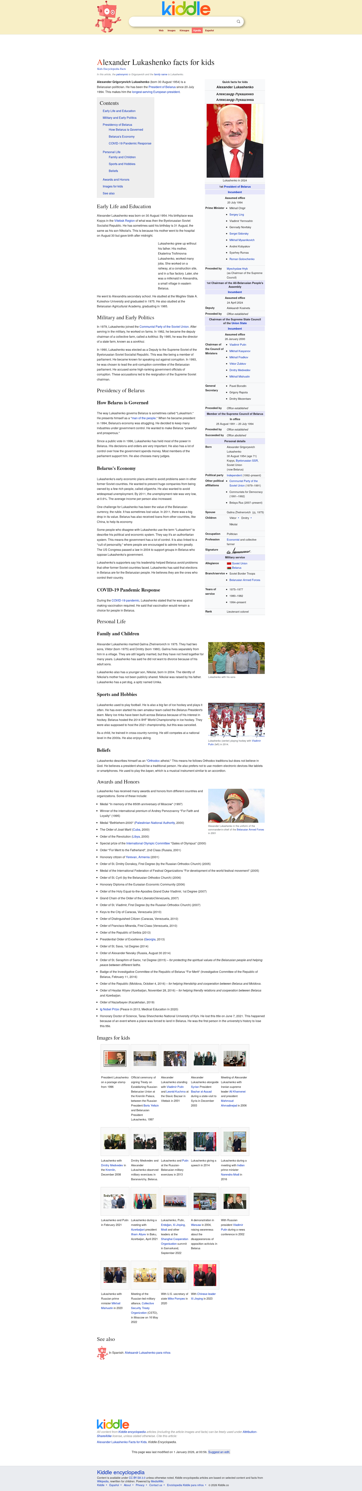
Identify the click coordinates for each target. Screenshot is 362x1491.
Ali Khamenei (237, 1091)
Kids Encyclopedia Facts (111, 69)
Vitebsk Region (124, 220)
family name (160, 74)
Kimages (184, 30)
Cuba (136, 829)
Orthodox (153, 760)
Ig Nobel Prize (109, 1009)
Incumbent (235, 192)
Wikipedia (103, 1481)
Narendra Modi (230, 1174)
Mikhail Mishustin (239, 376)
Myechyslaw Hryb (237, 268)
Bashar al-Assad (201, 1091)
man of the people (144, 418)
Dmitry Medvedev (239, 370)
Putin (185, 1160)
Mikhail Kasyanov (239, 351)
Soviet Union (239, 563)
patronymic (122, 74)
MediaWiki (157, 1481)
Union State (239, 323)
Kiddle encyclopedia (132, 1432)
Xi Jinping (179, 1225)
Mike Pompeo (176, 1298)
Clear (231, 21)
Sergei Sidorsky (238, 233)
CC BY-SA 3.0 (137, 1477)
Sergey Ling (236, 214)
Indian (241, 1165)
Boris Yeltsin (151, 1105)
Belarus (236, 567)
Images (172, 30)
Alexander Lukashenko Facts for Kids (122, 1442)
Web (161, 30)
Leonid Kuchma (176, 1091)
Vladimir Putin (237, 344)
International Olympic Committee (148, 843)
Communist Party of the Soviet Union (164, 326)
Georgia (150, 939)
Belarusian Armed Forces (244, 580)
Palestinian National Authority (155, 822)
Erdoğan (166, 1225)
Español (209, 30)
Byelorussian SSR (247, 460)
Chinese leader (206, 1294)
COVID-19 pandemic (125, 600)
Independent (234, 475)
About (127, 1485)
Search (238, 21)
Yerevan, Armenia (138, 857)
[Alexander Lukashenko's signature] (239, 550)
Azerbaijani (138, 1229)
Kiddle (100, 1485)
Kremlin (110, 1170)
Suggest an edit (218, 1452)
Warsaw (196, 1225)
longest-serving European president (156, 92)
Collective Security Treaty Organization (142, 1308)
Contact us (155, 1485)
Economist (233, 539)
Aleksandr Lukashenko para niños (147, 1352)
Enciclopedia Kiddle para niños (185, 1485)
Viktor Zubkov (237, 363)
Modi (164, 1229)
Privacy (140, 1485)
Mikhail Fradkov (238, 357)
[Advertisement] (181, 45)
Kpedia (197, 30)
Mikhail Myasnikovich (242, 240)
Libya (136, 836)
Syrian (195, 1087)
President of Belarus (237, 186)
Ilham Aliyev (138, 1234)
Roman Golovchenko (242, 259)
